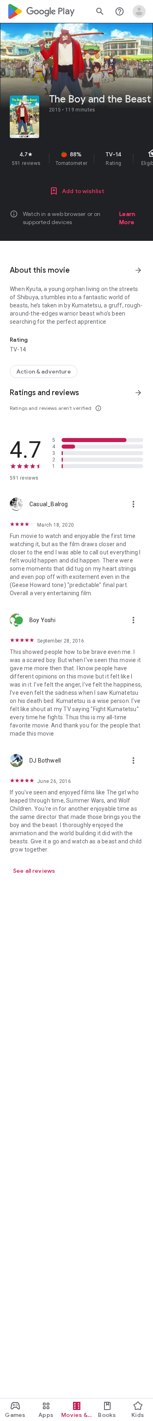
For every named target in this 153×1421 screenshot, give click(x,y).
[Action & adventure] (44, 371)
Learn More (127, 218)
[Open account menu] (139, 11)
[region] (76, 158)
